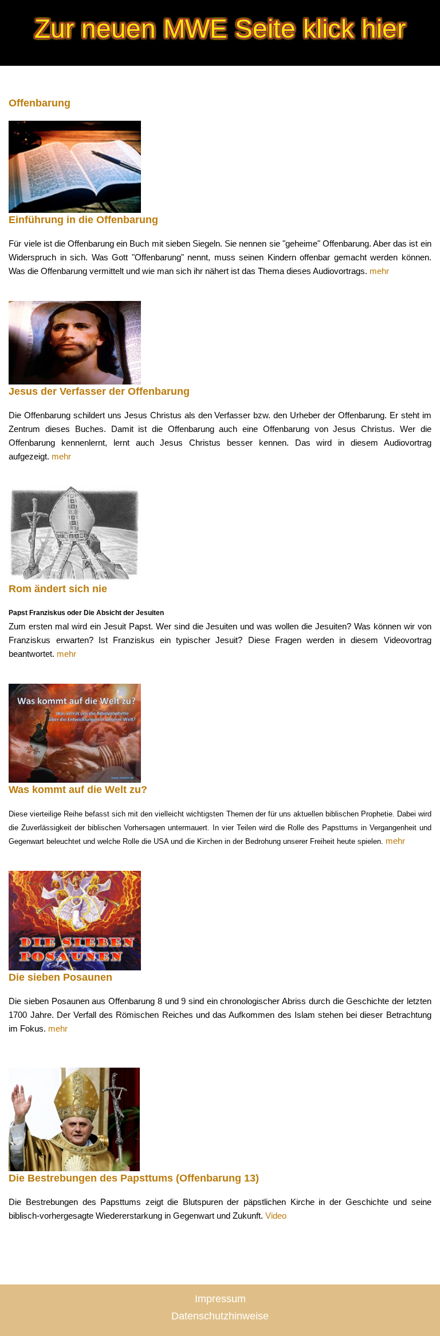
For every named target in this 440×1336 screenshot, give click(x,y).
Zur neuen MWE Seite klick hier (220, 28)
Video (275, 1215)
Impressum (220, 1299)
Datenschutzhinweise (220, 1316)
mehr (379, 271)
